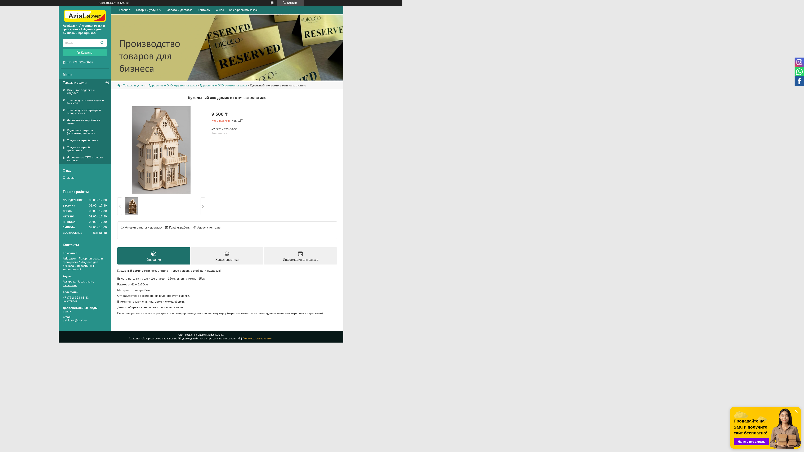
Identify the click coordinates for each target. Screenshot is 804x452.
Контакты (204, 10)
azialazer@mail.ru (75, 320)
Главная (124, 10)
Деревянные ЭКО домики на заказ (223, 85)
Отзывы (69, 177)
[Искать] (102, 43)
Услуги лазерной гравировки (78, 149)
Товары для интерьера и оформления (84, 111)
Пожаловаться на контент (257, 338)
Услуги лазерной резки (82, 140)
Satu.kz (219, 334)
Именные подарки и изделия (81, 91)
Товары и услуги (74, 82)
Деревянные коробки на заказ (83, 121)
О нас (67, 170)
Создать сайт (107, 2)
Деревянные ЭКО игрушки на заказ (85, 159)
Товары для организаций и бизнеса (85, 101)
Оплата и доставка (179, 10)
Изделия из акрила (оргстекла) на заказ (81, 131)
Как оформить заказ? (243, 10)
